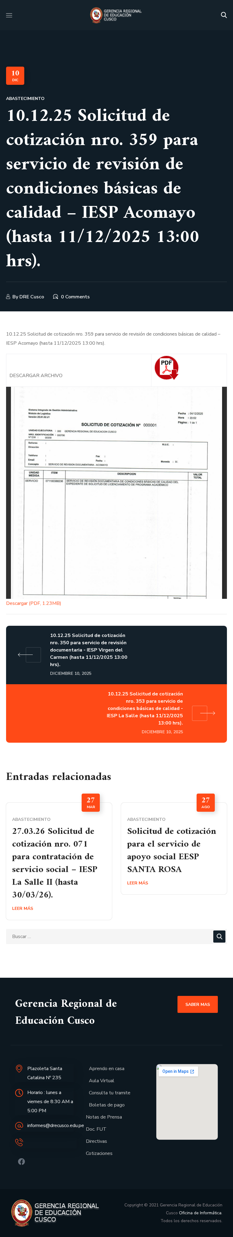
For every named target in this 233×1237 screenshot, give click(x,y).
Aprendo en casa (106, 1068)
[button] (224, 15)
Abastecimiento (25, 98)
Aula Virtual (101, 1080)
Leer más (22, 908)
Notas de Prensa (104, 1117)
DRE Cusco (31, 296)
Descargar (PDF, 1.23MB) (33, 603)
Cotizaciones (99, 1153)
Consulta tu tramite (109, 1092)
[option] (59, 861)
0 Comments (75, 296)
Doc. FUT (96, 1129)
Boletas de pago (107, 1105)
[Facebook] (21, 1162)
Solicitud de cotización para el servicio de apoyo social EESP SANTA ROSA (171, 851)
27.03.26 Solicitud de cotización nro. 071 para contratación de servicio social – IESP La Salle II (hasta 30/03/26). (54, 863)
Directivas (96, 1141)
